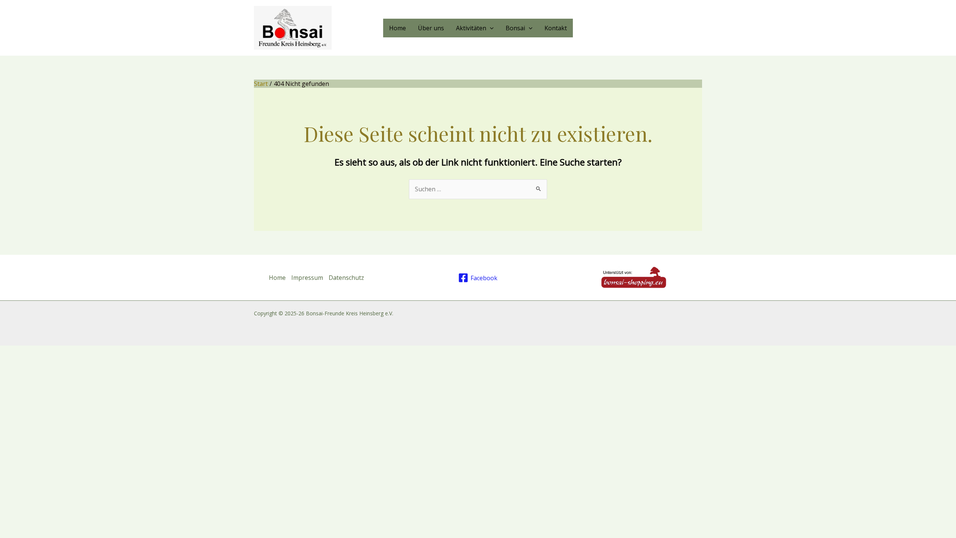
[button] (490, 28)
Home (397, 28)
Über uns (431, 28)
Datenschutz (346, 277)
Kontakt (555, 28)
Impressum (307, 277)
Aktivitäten (471, 28)
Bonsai (515, 28)
